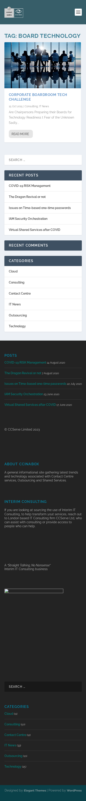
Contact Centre (20, 293)
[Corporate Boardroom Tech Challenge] (42, 65)
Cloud (13, 271)
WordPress (74, 790)
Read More (20, 134)
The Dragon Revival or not (27, 197)
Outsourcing (18, 315)
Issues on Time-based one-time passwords (40, 208)
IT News (44, 106)
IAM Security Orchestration (28, 218)
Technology (17, 326)
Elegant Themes (35, 790)
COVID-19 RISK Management (29, 186)
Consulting (31, 106)
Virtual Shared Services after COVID (34, 230)
